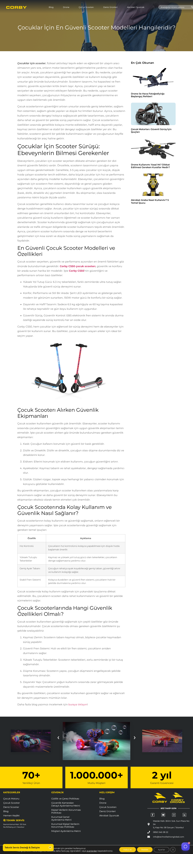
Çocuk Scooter (11, 803)
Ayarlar (161, 849)
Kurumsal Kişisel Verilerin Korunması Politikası (65, 825)
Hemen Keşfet (11, 815)
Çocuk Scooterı (86, 7)
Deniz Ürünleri (110, 7)
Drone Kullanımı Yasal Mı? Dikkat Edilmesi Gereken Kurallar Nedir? (150, 166)
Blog (51, 7)
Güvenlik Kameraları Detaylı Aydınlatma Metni (65, 804)
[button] (59, 738)
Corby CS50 (76, 270)
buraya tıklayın (77, 704)
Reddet (144, 849)
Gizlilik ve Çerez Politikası (65, 798)
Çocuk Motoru (11, 798)
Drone (66, 7)
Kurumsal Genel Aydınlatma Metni (61, 818)
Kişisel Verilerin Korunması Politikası (66, 811)
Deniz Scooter (11, 807)
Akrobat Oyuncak (135, 7)
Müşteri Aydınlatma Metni (66, 831)
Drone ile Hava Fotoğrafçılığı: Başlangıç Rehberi (148, 95)
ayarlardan (92, 851)
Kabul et (127, 849)
